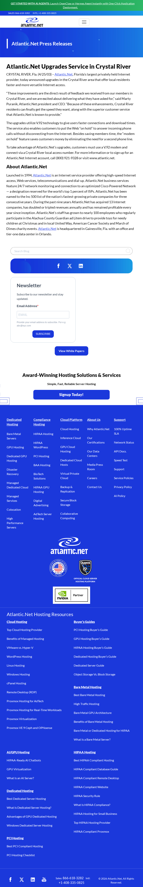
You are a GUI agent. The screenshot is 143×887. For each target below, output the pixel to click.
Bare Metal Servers (14, 436)
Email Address (27, 306)
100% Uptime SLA (123, 431)
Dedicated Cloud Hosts (71, 462)
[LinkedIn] (81, 266)
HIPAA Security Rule (87, 796)
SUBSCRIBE (43, 333)
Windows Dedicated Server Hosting (29, 825)
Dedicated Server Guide (89, 665)
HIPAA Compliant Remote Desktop (96, 778)
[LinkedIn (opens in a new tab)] (32, 879)
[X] (69, 266)
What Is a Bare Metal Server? (92, 739)
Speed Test (121, 460)
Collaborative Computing (69, 516)
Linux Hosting (16, 665)
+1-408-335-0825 (71, 883)
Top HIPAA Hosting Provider (92, 822)
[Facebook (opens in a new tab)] (10, 879)
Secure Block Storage (68, 502)
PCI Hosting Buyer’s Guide (91, 629)
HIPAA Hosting (43, 434)
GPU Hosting (15, 447)
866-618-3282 (73, 878)
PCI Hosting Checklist (21, 855)
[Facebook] (58, 266)
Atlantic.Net (64, 74)
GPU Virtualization (19, 769)
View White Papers (71, 351)
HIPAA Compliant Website (91, 787)
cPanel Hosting (16, 683)
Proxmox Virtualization (22, 719)
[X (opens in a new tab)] (21, 879)
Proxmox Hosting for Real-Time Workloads (34, 710)
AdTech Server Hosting (43, 516)
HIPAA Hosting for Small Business (95, 813)
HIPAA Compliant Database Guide (96, 769)
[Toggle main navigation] (84, 22)
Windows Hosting (18, 674)
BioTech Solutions (40, 476)
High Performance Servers (15, 523)
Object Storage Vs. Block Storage (94, 674)
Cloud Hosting (69, 429)
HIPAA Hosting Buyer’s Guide (93, 647)
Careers (92, 478)
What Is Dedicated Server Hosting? (29, 807)
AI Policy (119, 495)
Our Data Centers (93, 453)
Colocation (14, 509)
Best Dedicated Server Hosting (26, 798)
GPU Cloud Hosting (67, 449)
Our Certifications (96, 440)
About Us (93, 420)
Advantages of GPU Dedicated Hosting (32, 816)
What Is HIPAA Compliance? (92, 804)
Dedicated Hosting (14, 422)
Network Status (124, 442)
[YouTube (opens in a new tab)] (44, 879)
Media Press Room (95, 467)
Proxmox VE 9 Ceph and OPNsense (29, 727)
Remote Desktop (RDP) (22, 692)
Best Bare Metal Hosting (89, 695)
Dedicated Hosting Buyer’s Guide (95, 656)
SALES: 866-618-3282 (19, 13)
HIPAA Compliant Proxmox (91, 831)
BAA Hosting (42, 465)
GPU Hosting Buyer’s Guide (91, 638)
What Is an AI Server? (20, 778)
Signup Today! (71, 394)
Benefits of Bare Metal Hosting (93, 721)
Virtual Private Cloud (69, 476)
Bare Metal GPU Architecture (93, 712)
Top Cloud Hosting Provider (24, 629)
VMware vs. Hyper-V (20, 647)
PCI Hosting (41, 456)
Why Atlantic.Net (98, 429)
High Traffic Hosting (86, 704)
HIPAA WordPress (41, 445)
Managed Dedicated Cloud (17, 485)
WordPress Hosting (19, 656)
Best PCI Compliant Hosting (25, 846)
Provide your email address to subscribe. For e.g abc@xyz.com (41, 324)
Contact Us (94, 487)
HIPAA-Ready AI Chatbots (24, 760)
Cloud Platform (71, 420)
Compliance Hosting (42, 422)
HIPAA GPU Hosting (41, 489)
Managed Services (13, 498)
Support (120, 420)
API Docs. (120, 451)
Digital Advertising (41, 503)
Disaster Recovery (13, 472)
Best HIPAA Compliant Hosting (94, 760)
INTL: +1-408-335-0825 (44, 13)
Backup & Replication (67, 489)
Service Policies (124, 478)
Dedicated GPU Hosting (17, 458)
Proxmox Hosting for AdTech (25, 701)
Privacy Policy (123, 487)
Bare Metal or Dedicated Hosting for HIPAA (102, 730)
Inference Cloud (70, 438)
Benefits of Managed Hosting (25, 638)
